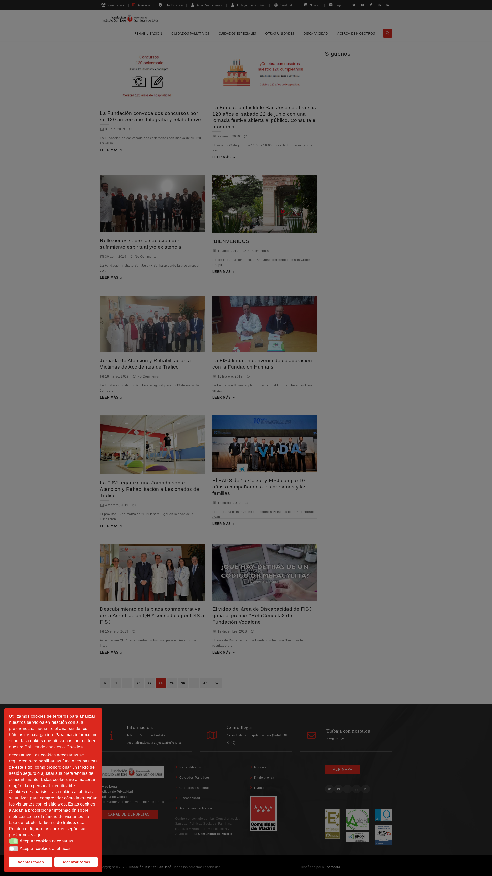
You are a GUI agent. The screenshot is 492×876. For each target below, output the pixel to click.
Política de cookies (43, 747)
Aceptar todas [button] (31, 862)
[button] (13, 841)
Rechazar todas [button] (75, 862)
